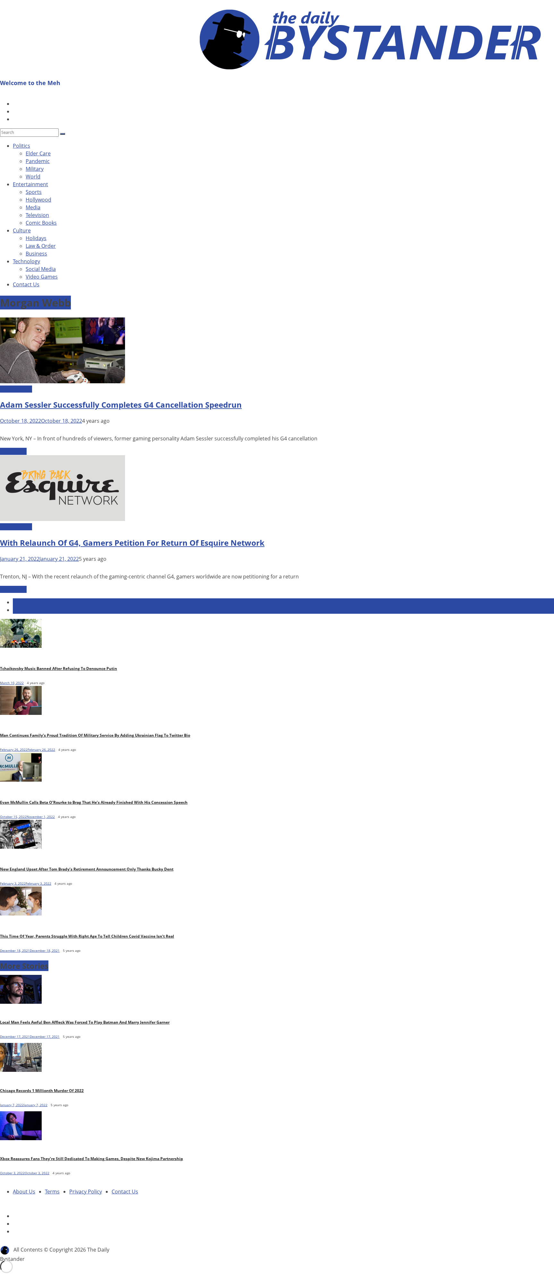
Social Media (41, 269)
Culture (22, 230)
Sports (34, 191)
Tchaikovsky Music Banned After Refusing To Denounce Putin (58, 668)
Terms (52, 1191)
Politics (21, 145)
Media (33, 207)
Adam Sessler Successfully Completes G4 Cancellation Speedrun (121, 404)
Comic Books (41, 222)
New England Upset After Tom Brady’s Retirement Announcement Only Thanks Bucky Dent (86, 869)
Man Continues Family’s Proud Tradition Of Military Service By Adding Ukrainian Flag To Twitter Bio (95, 735)
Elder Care (38, 153)
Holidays (36, 238)
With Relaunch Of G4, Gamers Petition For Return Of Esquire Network (132, 542)
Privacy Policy (85, 1191)
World (33, 176)
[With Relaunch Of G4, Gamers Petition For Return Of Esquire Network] (62, 519)
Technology (26, 261)
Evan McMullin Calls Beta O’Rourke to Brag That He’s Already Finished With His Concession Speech (94, 802)
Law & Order (41, 245)
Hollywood (38, 199)
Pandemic (38, 161)
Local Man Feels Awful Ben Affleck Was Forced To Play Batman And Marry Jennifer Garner (85, 1022)
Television (37, 215)
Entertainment (30, 184)
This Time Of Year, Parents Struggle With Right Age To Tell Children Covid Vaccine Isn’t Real (87, 936)
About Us (24, 1191)
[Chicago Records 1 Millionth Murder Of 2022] (22, 1073)
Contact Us (26, 284)
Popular (22, 602)
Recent (21, 609)
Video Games (42, 276)
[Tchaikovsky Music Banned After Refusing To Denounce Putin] (21, 645)
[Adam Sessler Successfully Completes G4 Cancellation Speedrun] (62, 381)
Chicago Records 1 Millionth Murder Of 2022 (42, 1090)
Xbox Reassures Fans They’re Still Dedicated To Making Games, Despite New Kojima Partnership (91, 1158)
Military (35, 168)
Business (36, 253)
